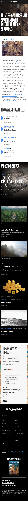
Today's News (4, 440)
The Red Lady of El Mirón (11, 100)
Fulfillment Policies (6, 433)
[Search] (2, 415)
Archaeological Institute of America (11, 380)
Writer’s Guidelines (6, 427)
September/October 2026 (14, 459)
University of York (14, 62)
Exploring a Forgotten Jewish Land (9, 266)
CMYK (14, 495)
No (6, 397)
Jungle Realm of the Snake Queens (9, 230)
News (2, 11)
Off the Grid (18, 430)
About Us (4, 423)
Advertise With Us (6, 430)
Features (17, 423)
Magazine (11, 377)
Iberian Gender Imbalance (11, 130)
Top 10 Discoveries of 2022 (12, 182)
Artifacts (17, 440)
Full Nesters (7, 119)
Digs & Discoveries (19, 427)
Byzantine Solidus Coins (7, 303)
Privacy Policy (4, 452)
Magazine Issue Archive (9, 485)
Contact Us (3, 450)
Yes (6, 394)
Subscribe (5, 480)
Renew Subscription (8, 483)
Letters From (18, 437)
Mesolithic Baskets (9, 153)
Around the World (19, 433)
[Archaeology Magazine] (14, 411)
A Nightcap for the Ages (10, 141)
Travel (3, 443)
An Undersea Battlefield (7, 332)
